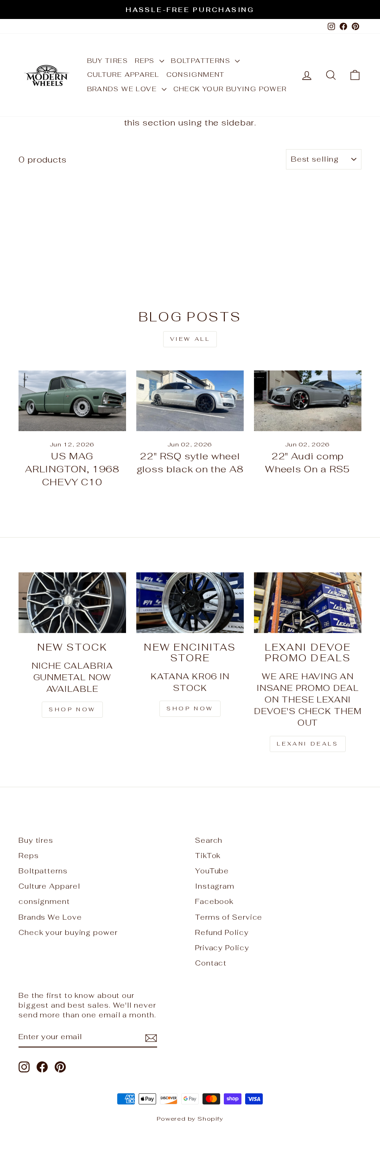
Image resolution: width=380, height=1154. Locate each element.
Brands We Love (123, 89)
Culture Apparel (123, 74)
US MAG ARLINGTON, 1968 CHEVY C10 (72, 469)
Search (208, 840)
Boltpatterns (202, 60)
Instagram (214, 886)
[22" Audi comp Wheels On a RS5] (307, 400)
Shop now (72, 709)
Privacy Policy (222, 947)
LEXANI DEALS (307, 743)
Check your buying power (230, 89)
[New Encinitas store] (190, 602)
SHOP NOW (190, 708)
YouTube (212, 870)
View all (190, 339)
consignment (195, 74)
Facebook (214, 901)
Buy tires (107, 60)
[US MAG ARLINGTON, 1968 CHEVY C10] (72, 400)
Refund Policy (222, 932)
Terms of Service (228, 917)
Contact (211, 963)
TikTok (208, 855)
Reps (146, 60)
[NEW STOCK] (72, 602)
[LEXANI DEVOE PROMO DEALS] (307, 602)
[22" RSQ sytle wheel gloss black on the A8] (190, 400)
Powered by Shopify (190, 1119)
